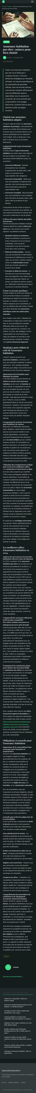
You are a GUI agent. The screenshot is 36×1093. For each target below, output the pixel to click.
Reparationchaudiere (11, 1070)
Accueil (4, 6)
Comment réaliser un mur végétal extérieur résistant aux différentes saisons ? (17, 1039)
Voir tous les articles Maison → (13, 976)
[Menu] (32, 1)
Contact (23, 1082)
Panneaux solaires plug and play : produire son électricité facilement (18, 1046)
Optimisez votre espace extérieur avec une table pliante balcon (18, 1024)
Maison (9, 6)
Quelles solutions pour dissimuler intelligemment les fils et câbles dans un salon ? (17, 1031)
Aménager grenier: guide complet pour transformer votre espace (16, 1012)
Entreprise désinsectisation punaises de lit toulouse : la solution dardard (18, 1006)
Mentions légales (13, 1082)
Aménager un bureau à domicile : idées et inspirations (17, 1052)
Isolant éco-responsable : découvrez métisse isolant (15, 999)
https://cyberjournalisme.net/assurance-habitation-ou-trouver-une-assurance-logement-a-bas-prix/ (17, 724)
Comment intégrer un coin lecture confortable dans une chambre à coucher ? (17, 1018)
